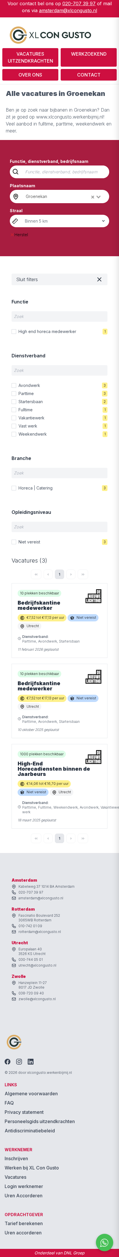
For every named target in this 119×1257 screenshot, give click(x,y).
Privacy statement (24, 1112)
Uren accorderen (23, 1233)
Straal (16, 210)
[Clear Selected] (92, 197)
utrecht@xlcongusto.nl (37, 965)
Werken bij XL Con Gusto (32, 1168)
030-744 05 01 (30, 959)
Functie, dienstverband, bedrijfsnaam (49, 161)
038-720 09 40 (31, 993)
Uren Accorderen (23, 1195)
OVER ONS (30, 75)
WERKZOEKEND (89, 54)
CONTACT (89, 75)
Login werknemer (24, 1186)
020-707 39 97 (79, 3)
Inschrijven (16, 1158)
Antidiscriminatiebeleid (30, 1131)
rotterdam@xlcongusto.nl (39, 931)
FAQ (9, 1103)
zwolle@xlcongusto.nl (37, 999)
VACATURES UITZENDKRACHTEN (30, 57)
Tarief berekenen (24, 1223)
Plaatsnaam (22, 185)
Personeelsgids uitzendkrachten (40, 1121)
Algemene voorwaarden (31, 1093)
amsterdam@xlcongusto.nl (68, 10)
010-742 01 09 (30, 926)
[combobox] (63, 196)
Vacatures (15, 1177)
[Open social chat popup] (104, 1242)
